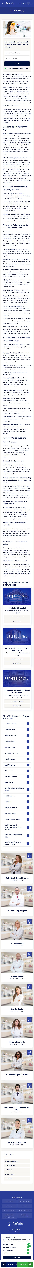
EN (21, 3)
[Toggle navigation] (31, 3)
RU (25, 3)
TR (19, 3)
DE (23, 3)
